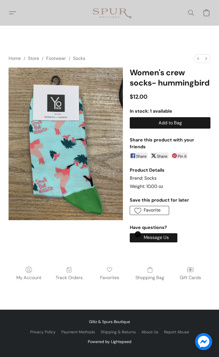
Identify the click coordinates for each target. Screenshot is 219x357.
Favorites (109, 278)
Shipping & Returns (118, 331)
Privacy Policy (43, 331)
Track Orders (69, 278)
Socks (79, 58)
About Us (149, 331)
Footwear (56, 58)
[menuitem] (198, 58)
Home (15, 58)
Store (33, 58)
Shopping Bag (149, 278)
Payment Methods (78, 331)
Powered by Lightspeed (109, 341)
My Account (28, 278)
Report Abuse (176, 331)
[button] (109, 13)
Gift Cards (190, 278)
